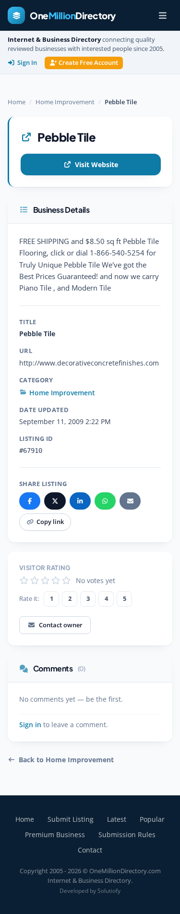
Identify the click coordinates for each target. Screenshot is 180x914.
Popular (152, 819)
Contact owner (61, 625)
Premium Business (55, 834)
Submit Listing (71, 819)
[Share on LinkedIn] (80, 501)
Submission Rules (127, 834)
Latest (116, 819)
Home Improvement (65, 101)
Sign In (27, 63)
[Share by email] (130, 501)
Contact (90, 849)
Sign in (30, 724)
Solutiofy (108, 891)
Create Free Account (88, 63)
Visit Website (96, 164)
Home (16, 101)
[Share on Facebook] (29, 501)
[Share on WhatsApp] (105, 501)
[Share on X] (54, 501)
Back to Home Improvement (66, 760)
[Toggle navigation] (162, 15)
